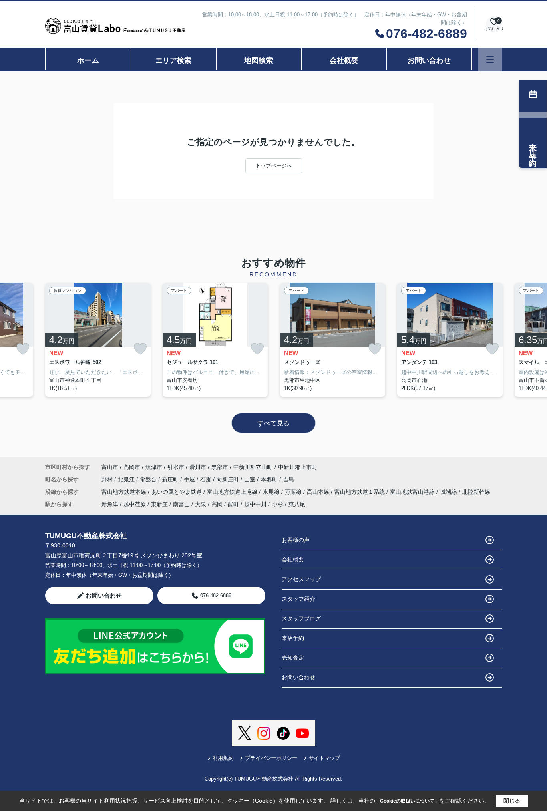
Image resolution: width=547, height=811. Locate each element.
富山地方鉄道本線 (124, 492)
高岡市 (131, 467)
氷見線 (272, 492)
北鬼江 (127, 479)
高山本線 (319, 492)
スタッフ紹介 (298, 599)
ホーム (88, 60)
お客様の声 (296, 540)
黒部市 (219, 467)
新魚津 (109, 504)
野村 (107, 479)
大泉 (200, 504)
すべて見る (273, 423)
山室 (250, 479)
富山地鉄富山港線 (413, 492)
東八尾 (296, 504)
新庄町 (171, 479)
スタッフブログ (301, 618)
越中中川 (255, 504)
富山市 (109, 467)
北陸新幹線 (476, 492)
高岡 (217, 504)
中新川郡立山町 (253, 467)
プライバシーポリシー (271, 758)
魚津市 (153, 467)
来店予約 (293, 638)
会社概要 (344, 60)
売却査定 (293, 657)
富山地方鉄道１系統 (360, 492)
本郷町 (270, 479)
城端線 (449, 492)
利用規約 (223, 758)
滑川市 (197, 467)
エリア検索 (173, 60)
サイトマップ (324, 758)
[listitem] (98, 340)
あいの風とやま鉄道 (177, 492)
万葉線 (294, 492)
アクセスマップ (301, 579)
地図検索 (258, 60)
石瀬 (206, 479)
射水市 (175, 467)
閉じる (511, 800)
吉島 (288, 479)
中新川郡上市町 (297, 467)
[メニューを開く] (490, 59)
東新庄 (159, 504)
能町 (233, 504)
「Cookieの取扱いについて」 (407, 801)
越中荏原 (134, 504)
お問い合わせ (429, 60)
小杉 (277, 504)
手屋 (190, 479)
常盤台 (149, 479)
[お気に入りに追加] (22, 349)
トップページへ (273, 166)
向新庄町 (229, 479)
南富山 (181, 504)
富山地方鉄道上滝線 (233, 492)
